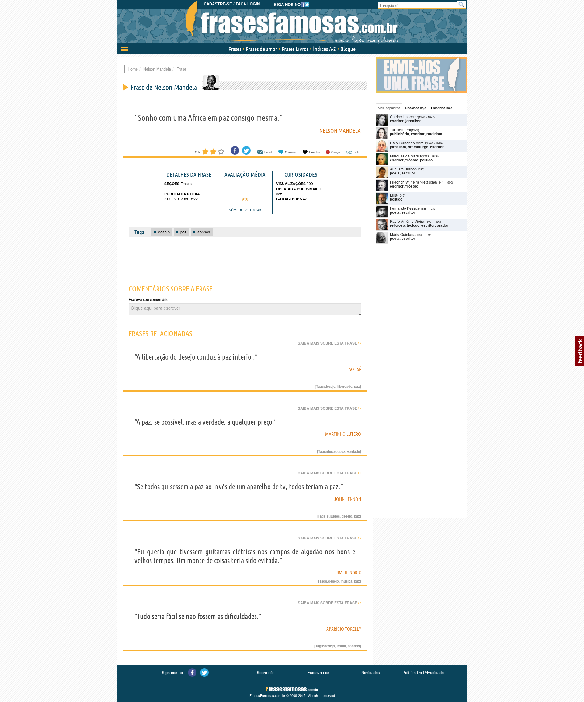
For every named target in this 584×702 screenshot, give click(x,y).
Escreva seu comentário (149, 299)
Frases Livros (295, 49)
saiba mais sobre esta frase (329, 343)
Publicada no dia (182, 194)
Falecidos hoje (441, 107)
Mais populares (389, 107)
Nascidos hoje (415, 107)
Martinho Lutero (343, 434)
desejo (330, 386)
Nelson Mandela (340, 130)
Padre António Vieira (407, 221)
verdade (353, 451)
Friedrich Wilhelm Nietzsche (413, 181)
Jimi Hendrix (348, 572)
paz (357, 386)
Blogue (348, 49)
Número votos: (243, 209)
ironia (341, 645)
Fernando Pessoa (404, 208)
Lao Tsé (353, 369)
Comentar (291, 152)
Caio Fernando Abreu (408, 142)
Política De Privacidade (423, 672)
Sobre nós (266, 672)
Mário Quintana (402, 234)
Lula (393, 195)
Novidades (370, 672)
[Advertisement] (245, 257)
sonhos (354, 645)
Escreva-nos (318, 672)
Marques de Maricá (406, 155)
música (346, 581)
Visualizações (291, 183)
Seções (171, 183)
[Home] (292, 23)
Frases (234, 49)
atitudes (333, 516)
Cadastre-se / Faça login (232, 4)
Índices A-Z (324, 49)
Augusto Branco (403, 168)
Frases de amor (261, 49)
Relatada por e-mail (297, 188)
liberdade (344, 386)
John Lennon (347, 499)
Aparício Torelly (343, 628)
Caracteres (289, 198)
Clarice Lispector (404, 116)
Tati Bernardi (400, 129)
